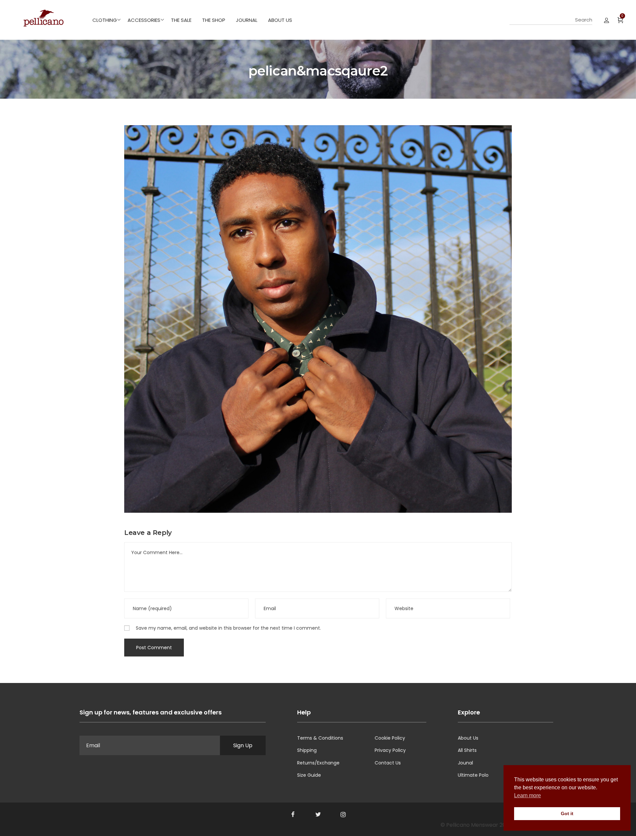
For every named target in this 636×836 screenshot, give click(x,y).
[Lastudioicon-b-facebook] (293, 814)
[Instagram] (343, 814)
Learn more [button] (527, 795)
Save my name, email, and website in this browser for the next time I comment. (228, 628)
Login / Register (606, 20)
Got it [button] (567, 813)
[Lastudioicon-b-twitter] (318, 814)
